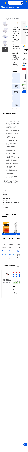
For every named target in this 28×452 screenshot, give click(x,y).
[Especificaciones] (18, 188)
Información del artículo (9, 113)
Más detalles (5, 207)
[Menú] (2, 3)
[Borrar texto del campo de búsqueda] (19, 3)
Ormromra (14, 21)
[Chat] (25, 444)
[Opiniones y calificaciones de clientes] (18, 266)
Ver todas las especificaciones (18, 108)
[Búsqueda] (22, 3)
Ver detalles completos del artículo (15, 66)
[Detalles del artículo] (18, 118)
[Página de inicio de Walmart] (5, 3)
